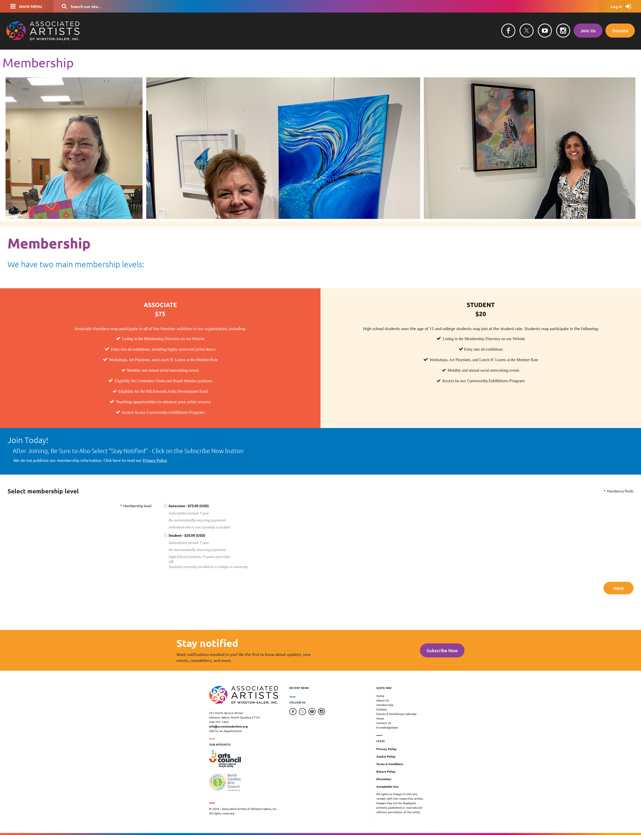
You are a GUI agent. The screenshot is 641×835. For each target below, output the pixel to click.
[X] (527, 31)
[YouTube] (545, 31)
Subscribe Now (442, 650)
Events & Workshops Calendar (396, 714)
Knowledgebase (387, 727)
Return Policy (386, 771)
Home (380, 696)
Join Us (588, 30)
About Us (382, 700)
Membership (384, 705)
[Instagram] (563, 31)
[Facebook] (508, 31)
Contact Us (383, 723)
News (380, 718)
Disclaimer (383, 779)
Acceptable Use (387, 786)
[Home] (42, 39)
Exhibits (381, 709)
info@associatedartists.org (228, 726)
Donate (620, 30)
